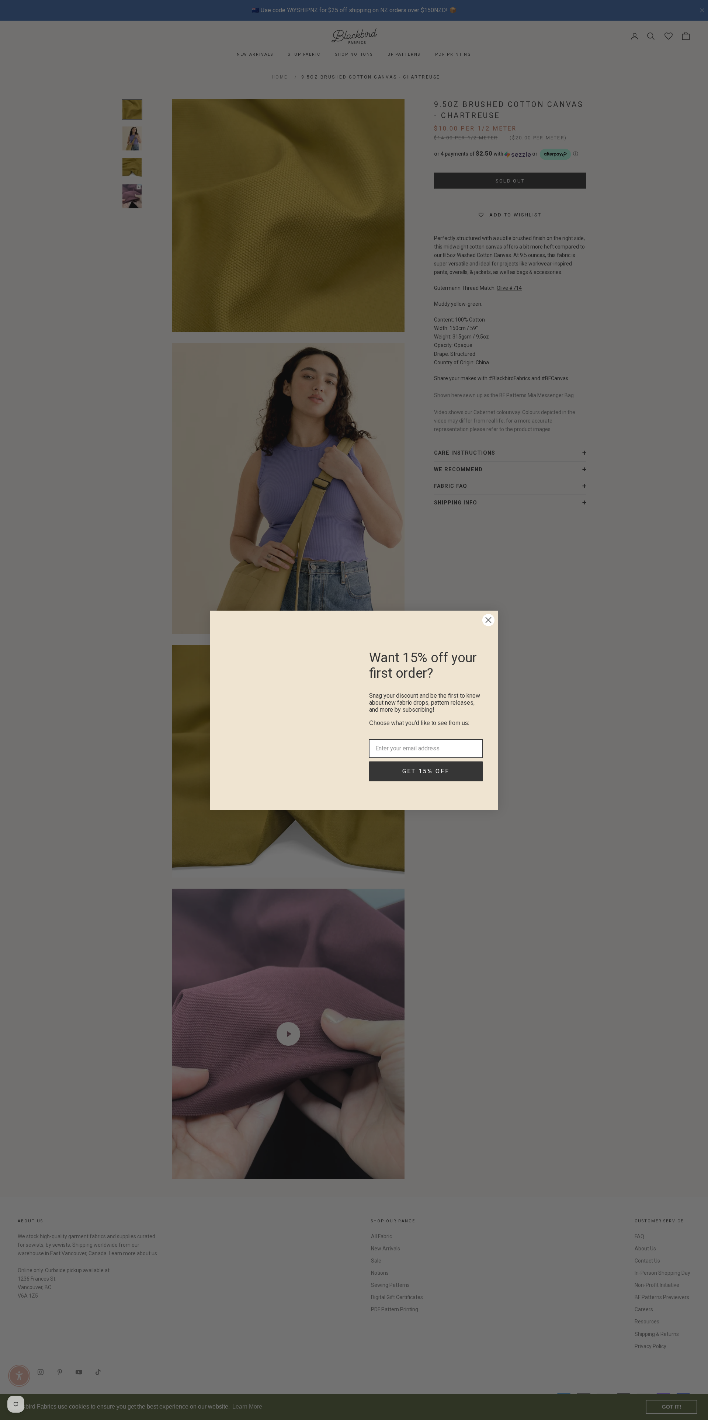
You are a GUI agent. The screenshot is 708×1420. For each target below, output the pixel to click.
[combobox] (423, 732)
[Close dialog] (488, 620)
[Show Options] (475, 732)
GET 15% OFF (426, 780)
